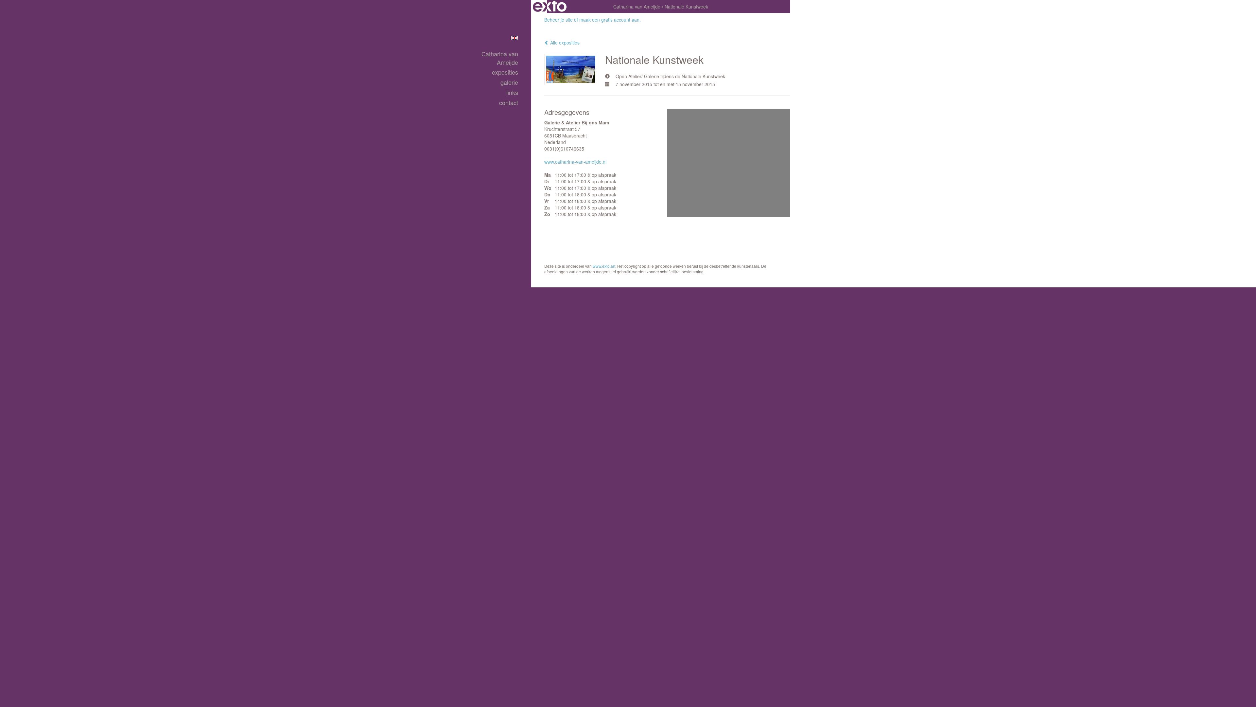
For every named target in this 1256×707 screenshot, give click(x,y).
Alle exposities (564, 42)
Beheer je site (558, 19)
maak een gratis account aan (609, 19)
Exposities (505, 72)
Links (512, 92)
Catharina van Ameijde (636, 6)
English (514, 38)
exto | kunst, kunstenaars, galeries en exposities (549, 6)
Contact (508, 103)
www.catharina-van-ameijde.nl (575, 161)
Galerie (509, 82)
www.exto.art (604, 266)
